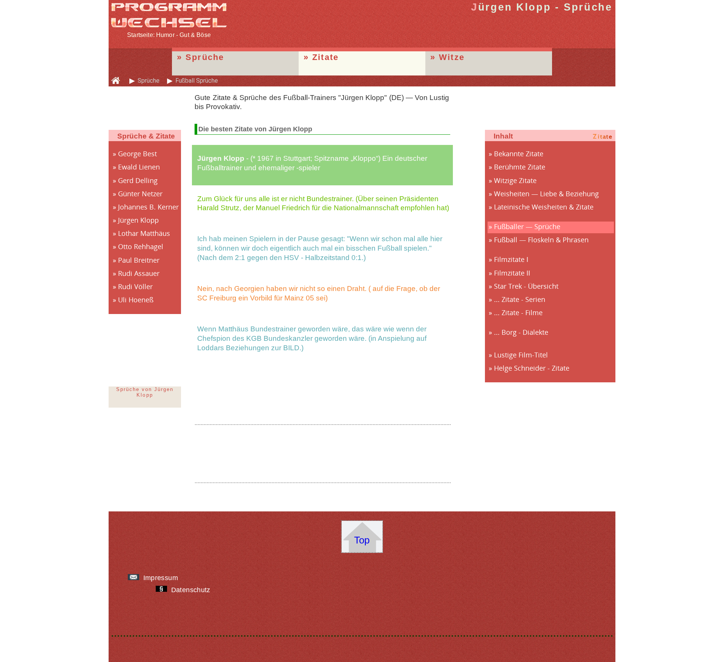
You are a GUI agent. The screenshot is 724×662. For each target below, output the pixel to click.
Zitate (325, 57)
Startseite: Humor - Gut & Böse (169, 35)
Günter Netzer (140, 193)
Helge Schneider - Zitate (531, 368)
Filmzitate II (512, 272)
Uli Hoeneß (135, 299)
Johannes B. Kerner (148, 206)
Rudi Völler (135, 286)
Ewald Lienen (139, 166)
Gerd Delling (138, 180)
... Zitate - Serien (519, 299)
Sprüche (205, 57)
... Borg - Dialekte (521, 332)
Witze (452, 57)
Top (362, 540)
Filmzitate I (511, 259)
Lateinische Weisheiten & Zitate (544, 206)
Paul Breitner (139, 260)
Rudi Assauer (139, 273)
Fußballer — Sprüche (527, 226)
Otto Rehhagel (140, 246)
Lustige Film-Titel (521, 354)
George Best (137, 153)
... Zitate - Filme (518, 312)
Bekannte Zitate (518, 153)
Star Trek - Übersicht (526, 286)
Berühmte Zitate (519, 166)
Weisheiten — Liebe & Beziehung (546, 193)
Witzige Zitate (515, 180)
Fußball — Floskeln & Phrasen (541, 239)
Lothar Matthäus (144, 233)
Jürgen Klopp (138, 220)
